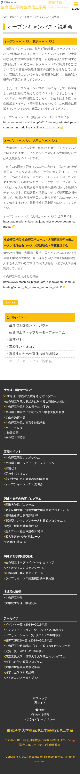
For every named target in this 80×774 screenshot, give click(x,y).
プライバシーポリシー (40, 719)
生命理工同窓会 (15, 437)
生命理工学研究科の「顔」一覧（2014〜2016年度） (39, 645)
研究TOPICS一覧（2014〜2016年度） (30, 640)
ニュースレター (15, 428)
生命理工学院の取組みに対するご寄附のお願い (35, 401)
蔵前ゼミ (15, 339)
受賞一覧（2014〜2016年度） (24, 651)
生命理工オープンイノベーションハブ (29, 562)
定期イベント (17, 16)
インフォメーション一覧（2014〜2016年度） (34, 629)
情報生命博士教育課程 (20, 515)
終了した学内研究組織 (19, 672)
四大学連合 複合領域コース (23, 536)
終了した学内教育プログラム (24, 661)
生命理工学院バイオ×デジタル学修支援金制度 (34, 412)
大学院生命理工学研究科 (21, 603)
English (40, 709)
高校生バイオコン (22, 346)
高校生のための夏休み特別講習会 (33, 354)
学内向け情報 (40, 714)
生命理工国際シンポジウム (29, 325)
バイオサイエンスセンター (23, 567)
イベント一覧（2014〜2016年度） (27, 624)
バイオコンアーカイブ (20, 677)
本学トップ (40, 698)
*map (71, 740)
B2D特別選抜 (14, 542)
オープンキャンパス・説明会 (24, 484)
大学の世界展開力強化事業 (22, 667)
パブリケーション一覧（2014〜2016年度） (33, 635)
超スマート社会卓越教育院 (23, 531)
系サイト (40, 702)
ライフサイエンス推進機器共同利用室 (29, 578)
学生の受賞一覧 (15, 417)
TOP (4, 16)
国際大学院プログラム (19, 504)
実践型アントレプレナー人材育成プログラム (34, 520)
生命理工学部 (14, 597)
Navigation (76, 6)
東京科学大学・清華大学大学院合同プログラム (36, 510)
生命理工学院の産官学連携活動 (25, 422)
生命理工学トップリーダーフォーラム (37, 332)
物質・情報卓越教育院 (20, 526)
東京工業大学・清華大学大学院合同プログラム (35, 656)
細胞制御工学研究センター (23, 573)
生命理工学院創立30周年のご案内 (27, 406)
